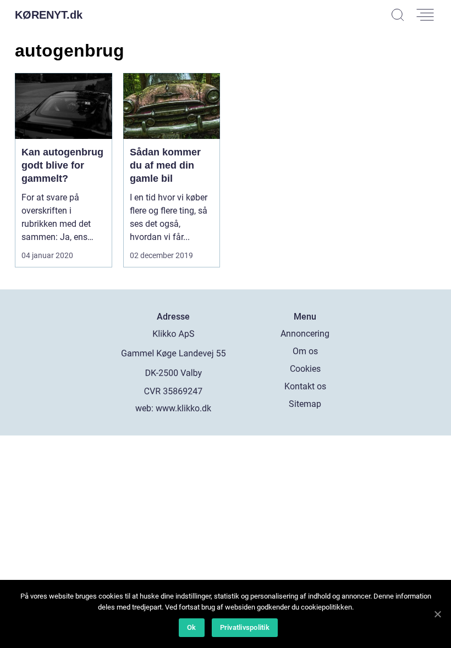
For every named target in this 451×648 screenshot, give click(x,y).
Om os (305, 351)
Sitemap (305, 404)
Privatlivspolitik (245, 627)
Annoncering (304, 333)
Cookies (305, 369)
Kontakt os (305, 386)
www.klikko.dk (183, 408)
